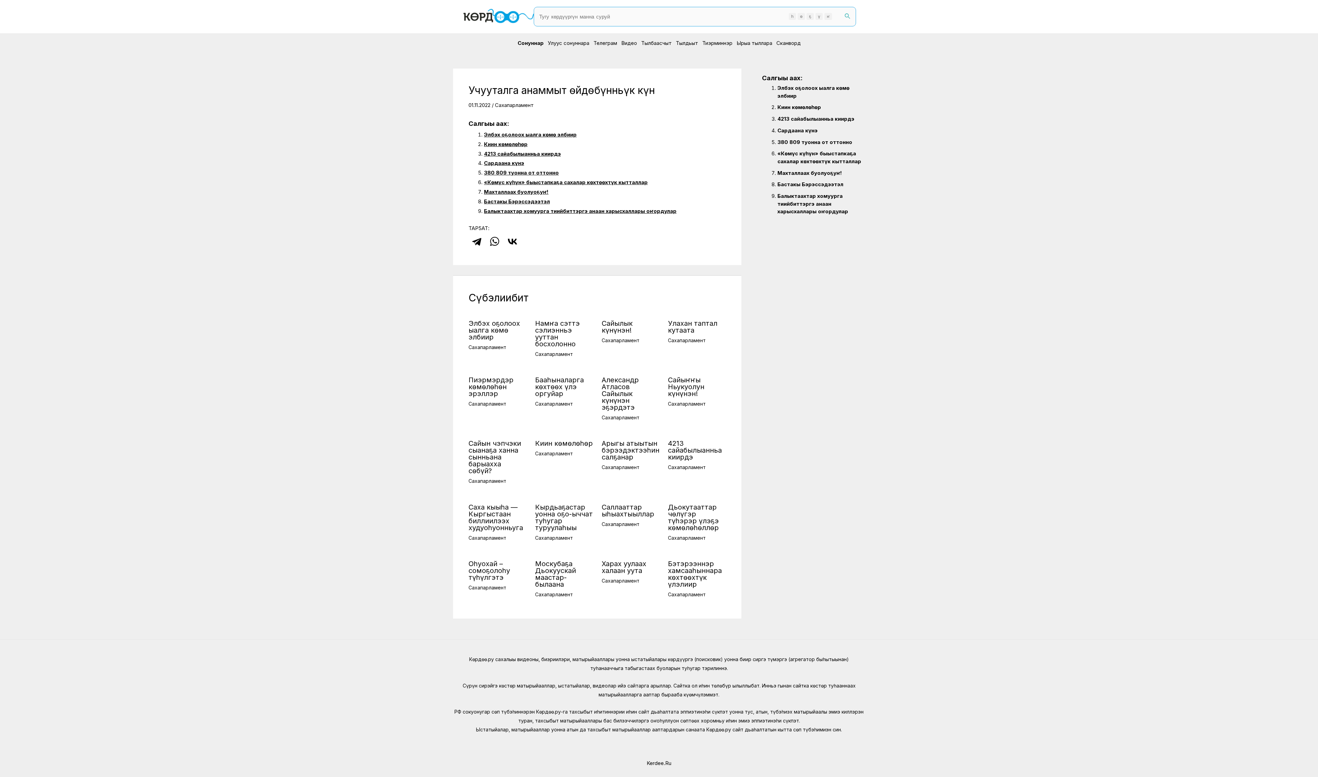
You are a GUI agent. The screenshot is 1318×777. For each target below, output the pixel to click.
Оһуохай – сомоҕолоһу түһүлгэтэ (489, 571)
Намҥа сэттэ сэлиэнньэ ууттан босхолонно (557, 333)
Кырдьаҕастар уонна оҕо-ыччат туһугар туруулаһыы (564, 517)
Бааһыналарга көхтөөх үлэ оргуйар (559, 387)
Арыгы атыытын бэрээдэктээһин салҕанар (630, 450)
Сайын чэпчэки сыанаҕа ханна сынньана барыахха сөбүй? (495, 457)
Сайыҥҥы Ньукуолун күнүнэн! (686, 387)
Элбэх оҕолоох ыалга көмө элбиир (530, 134)
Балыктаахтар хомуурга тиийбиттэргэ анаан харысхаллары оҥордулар (580, 211)
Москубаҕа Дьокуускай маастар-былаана (555, 574)
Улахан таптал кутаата (692, 326)
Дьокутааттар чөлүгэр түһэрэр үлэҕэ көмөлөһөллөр (693, 517)
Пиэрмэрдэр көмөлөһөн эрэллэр (491, 387)
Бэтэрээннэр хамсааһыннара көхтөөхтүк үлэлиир (695, 574)
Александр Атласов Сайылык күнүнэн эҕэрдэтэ (620, 393)
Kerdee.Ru (659, 763)
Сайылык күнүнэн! (617, 326)
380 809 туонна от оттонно (521, 172)
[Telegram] (477, 241)
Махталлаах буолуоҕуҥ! (516, 192)
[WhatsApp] (494, 241)
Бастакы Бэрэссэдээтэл (517, 201)
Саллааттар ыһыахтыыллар (628, 510)
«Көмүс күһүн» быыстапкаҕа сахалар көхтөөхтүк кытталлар (566, 182)
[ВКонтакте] (512, 241)
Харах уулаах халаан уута (624, 567)
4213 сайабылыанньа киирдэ (522, 154)
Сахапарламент (514, 105)
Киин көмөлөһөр (506, 144)
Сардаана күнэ (504, 163)
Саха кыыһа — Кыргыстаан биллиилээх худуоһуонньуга (496, 517)
